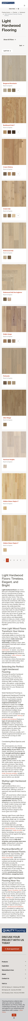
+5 (18, 215)
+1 (18, 90)
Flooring (15, 12)
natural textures (10, 828)
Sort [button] (20, 45)
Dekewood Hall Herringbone (12, 292)
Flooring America (6, 12)
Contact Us (5, 978)
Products (5, 962)
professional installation (15, 906)
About (4, 974)
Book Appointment (13, 949)
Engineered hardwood (9, 719)
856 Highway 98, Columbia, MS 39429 (11, 990)
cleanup (20, 715)
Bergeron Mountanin (10, 83)
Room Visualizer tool (15, 890)
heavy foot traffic (7, 857)
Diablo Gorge (7, 334)
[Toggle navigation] (24, 5)
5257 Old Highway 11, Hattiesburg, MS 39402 (13, 987)
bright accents (17, 830)
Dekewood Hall (8, 250)
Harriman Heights (9, 459)
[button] (13, 8)
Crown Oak (6, 209)
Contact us (9, 897)
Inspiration (5, 966)
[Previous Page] (4, 560)
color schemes (17, 655)
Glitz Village (7, 418)
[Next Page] (24, 560)
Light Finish (6, 50)
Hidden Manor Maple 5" (11, 543)
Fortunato (6, 376)
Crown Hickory (8, 167)
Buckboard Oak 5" (9, 125)
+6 (18, 341)
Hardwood (22, 12)
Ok (14, 1015)
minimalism (5, 650)
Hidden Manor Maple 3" (11, 501)
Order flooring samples (9, 773)
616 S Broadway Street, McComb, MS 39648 (13, 992)
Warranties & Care (8, 970)
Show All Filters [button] (9, 39)
